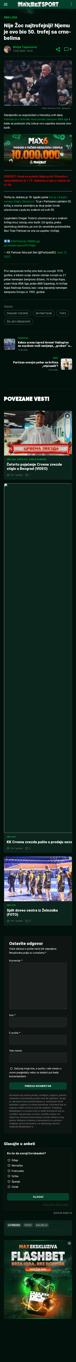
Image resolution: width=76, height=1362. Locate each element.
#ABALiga (33, 241)
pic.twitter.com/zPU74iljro (20, 245)
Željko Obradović (18, 321)
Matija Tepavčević (25, 47)
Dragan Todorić (17, 313)
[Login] (66, 4)
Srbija (15, 1160)
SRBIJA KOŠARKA (37, 459)
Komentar (16, 960)
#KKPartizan (19, 241)
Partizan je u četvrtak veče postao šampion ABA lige (36, 119)
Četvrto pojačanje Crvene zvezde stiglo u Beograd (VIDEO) (34, 466)
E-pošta (14, 1032)
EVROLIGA (22, 459)
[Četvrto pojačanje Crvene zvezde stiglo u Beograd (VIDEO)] (38, 433)
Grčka (15, 1176)
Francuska (18, 1171)
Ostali (15, 1186)
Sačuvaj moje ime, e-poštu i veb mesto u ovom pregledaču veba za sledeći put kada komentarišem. (35, 1072)
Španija (16, 1181)
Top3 (62, 313)
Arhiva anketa (63, 1213)
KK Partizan (44, 313)
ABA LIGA (10, 17)
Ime (12, 1015)
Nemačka (17, 1165)
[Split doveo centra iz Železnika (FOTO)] (38, 878)
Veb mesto (15, 1050)
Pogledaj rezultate (56, 1205)
